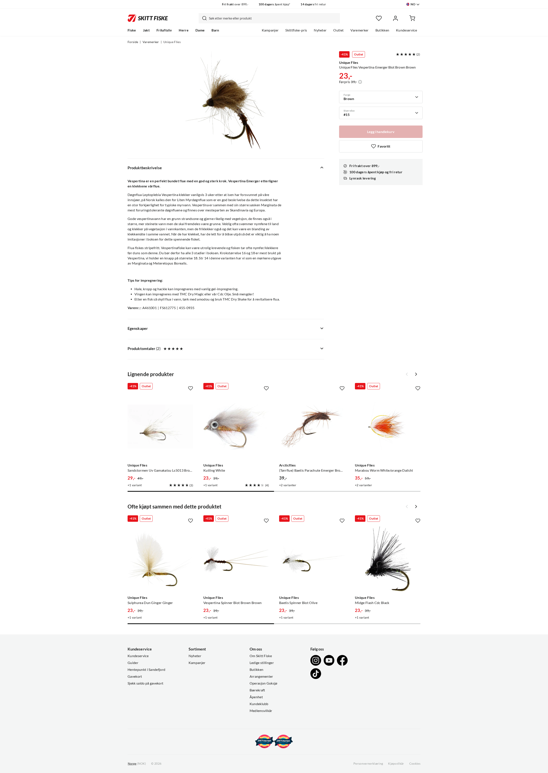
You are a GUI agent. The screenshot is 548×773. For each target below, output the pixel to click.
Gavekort (135, 676)
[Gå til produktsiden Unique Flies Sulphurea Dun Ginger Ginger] (160, 559)
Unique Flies (172, 42)
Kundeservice (406, 30)
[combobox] (269, 18)
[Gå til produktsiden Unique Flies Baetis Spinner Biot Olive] (312, 559)
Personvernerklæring (368, 763)
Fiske (132, 30)
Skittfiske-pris (296, 30)
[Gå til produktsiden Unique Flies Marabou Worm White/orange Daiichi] (387, 426)
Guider (133, 663)
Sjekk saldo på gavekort (145, 683)
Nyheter (320, 30)
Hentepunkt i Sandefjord (146, 669)
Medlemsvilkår (261, 711)
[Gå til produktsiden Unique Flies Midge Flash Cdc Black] (387, 559)
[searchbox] (273, 18)
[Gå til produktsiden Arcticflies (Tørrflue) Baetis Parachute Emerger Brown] (312, 426)
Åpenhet (256, 697)
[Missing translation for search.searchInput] (203, 18)
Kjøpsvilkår (396, 763)
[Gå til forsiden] (148, 18)
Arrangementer (261, 676)
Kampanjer (270, 30)
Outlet (338, 30)
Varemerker (359, 30)
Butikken (382, 30)
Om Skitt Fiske (261, 656)
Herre (184, 30)
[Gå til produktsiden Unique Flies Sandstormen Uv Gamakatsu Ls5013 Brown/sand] (160, 426)
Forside (133, 42)
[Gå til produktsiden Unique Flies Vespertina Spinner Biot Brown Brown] (236, 559)
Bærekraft (257, 690)
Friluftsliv (164, 30)
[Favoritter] (378, 18)
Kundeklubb (259, 704)
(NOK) (137, 763)
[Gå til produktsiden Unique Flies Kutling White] (236, 426)
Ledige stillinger (262, 663)
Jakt (146, 30)
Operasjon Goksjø (263, 683)
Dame (200, 30)
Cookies (414, 763)
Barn (215, 30)
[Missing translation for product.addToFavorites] (190, 388)
